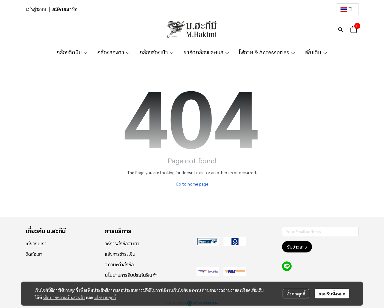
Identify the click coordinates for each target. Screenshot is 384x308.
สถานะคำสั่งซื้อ (119, 264)
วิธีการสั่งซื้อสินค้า (122, 243)
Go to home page (192, 183)
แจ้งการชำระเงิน (120, 254)
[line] (287, 266)
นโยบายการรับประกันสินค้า (131, 275)
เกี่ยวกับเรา (36, 243)
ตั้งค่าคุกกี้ (295, 293)
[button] (347, 9)
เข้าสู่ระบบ (36, 9)
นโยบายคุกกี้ (105, 297)
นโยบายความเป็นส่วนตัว (64, 297)
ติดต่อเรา (34, 254)
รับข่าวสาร (297, 247)
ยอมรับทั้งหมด (332, 293)
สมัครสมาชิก (65, 9)
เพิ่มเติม (313, 52)
